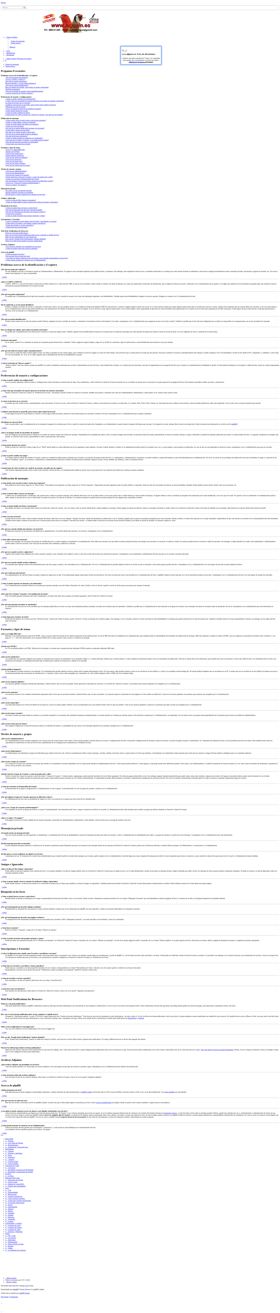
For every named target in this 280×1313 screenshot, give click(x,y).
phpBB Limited (86, 1092)
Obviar (3, 3)
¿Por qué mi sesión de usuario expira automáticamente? (24, 91)
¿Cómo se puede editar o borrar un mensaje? (20, 122)
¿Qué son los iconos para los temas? (17, 165)
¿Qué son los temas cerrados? (15, 163)
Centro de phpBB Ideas (103, 1102)
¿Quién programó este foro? (14, 254)
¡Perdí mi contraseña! (12, 89)
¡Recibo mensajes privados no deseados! (19, 192)
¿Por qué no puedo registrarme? (16, 81)
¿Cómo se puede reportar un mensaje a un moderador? (24, 138)
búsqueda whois (170, 1113)
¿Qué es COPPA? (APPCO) (15, 79)
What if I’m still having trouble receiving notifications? (24, 241)
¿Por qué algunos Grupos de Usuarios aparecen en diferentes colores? (29, 181)
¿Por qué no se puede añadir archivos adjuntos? (21, 134)
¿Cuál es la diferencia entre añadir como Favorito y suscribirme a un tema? (31, 221)
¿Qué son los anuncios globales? (16, 157)
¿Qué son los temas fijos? (14, 161)
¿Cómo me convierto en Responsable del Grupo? (22, 179)
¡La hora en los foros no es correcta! (17, 103)
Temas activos (10, 66)
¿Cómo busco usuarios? (13, 214)
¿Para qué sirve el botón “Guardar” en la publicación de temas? (27, 140)
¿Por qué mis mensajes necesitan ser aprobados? (21, 142)
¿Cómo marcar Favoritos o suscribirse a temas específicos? (25, 223)
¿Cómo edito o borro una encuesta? (17, 130)
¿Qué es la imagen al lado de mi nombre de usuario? (23, 109)
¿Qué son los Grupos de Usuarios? (17, 175)
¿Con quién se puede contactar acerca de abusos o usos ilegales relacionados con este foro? (36, 258)
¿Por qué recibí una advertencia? (16, 136)
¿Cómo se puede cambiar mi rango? (17, 113)
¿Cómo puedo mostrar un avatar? (16, 111)
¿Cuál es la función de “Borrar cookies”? (19, 93)
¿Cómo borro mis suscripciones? (16, 227)
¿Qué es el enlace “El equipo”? (16, 185)
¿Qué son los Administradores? (16, 171)
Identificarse (133, 62)
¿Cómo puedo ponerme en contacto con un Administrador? (25, 260)
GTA (26, 1286)
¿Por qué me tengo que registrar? (16, 77)
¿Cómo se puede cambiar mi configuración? (20, 99)
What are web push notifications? (16, 233)
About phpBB (169, 1092)
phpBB (233, 424)
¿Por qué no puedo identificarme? (16, 85)
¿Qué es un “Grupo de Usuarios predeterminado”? (22, 183)
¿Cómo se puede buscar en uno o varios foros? (21, 208)
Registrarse (141, 62)
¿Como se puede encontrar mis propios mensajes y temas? (25, 216)
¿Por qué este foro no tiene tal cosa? (17, 256)
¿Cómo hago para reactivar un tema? (18, 144)
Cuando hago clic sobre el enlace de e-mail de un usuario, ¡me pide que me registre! (34, 115)
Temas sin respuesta (12, 64)
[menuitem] (17, 41)
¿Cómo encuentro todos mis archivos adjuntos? (21, 248)
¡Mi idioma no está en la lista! (15, 107)
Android (141, 1018)
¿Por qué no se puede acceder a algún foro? (20, 132)
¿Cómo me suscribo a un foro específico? (19, 225)
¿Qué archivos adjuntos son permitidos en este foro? (23, 246)
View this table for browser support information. (217, 1050)
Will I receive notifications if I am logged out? (21, 237)
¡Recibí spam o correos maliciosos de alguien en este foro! (25, 194)
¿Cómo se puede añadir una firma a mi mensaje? (22, 124)
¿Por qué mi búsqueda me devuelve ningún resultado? (23, 210)
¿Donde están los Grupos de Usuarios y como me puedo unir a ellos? (29, 177)
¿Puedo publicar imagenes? (14, 155)
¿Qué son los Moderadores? (14, 173)
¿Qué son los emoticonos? (14, 154)
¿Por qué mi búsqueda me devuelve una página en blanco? (25, 212)
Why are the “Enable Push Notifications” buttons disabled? (25, 239)
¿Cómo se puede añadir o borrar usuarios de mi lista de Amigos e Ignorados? (31, 202)
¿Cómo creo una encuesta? (14, 126)
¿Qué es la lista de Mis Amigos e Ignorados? (20, 200)
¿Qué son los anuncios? (13, 159)
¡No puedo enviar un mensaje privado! (18, 190)
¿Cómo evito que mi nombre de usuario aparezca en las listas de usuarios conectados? (34, 101)
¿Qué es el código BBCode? (15, 150)
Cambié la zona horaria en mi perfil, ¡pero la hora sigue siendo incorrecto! (30, 105)
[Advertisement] (209, 22)
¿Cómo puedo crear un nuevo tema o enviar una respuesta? (25, 120)
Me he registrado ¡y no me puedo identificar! (20, 83)
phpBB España (24, 1293)
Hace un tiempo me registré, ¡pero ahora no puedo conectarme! (27, 87)
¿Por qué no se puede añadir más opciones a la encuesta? (24, 128)
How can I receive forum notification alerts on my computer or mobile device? (32, 235)
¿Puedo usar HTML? (12, 152)
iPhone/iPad (132, 1018)
